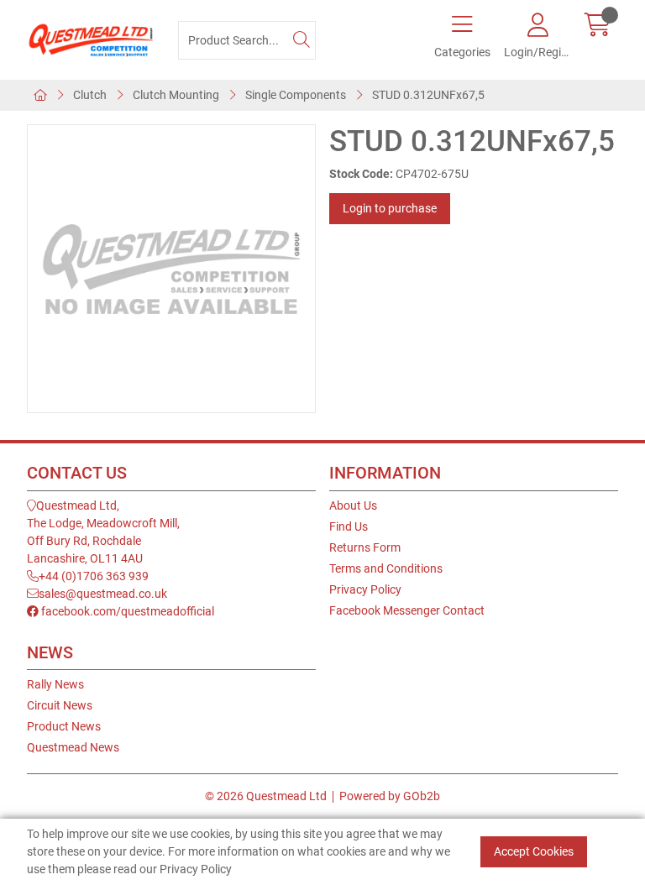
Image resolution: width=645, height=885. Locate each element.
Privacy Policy (365, 589)
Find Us (348, 526)
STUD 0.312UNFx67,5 (428, 95)
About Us (353, 505)
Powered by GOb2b (389, 796)
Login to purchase (390, 208)
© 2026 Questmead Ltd (266, 796)
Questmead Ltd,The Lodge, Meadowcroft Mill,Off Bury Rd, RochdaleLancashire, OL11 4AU (103, 532)
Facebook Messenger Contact (407, 610)
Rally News (55, 684)
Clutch (90, 95)
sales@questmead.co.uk (103, 593)
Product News (64, 726)
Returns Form (365, 547)
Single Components (295, 95)
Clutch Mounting (176, 95)
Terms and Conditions (386, 568)
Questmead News (73, 747)
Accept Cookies (534, 851)
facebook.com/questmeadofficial (126, 611)
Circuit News (59, 705)
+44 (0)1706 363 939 (94, 576)
